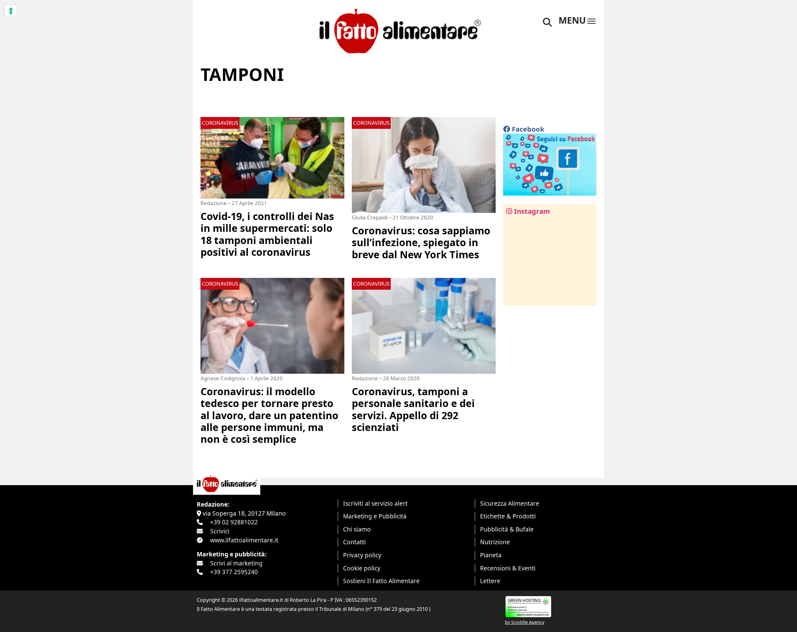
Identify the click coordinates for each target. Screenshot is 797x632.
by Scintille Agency (524, 622)
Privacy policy (362, 555)
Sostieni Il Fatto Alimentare (381, 581)
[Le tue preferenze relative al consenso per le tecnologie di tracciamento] (11, 11)
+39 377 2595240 (234, 572)
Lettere (490, 581)
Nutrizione (495, 542)
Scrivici (219, 531)
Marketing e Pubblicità (375, 516)
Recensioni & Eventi (507, 568)
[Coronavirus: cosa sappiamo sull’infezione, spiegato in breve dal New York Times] (424, 164)
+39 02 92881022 (234, 522)
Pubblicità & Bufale (507, 529)
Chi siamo (357, 529)
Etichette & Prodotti (508, 516)
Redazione (213, 203)
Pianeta (491, 555)
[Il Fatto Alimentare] (398, 30)
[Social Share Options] (512, 297)
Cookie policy (361, 568)
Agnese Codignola (222, 378)
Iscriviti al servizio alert (375, 503)
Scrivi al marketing (236, 563)
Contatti (354, 542)
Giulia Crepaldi (370, 217)
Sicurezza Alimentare (509, 503)
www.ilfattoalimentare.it (244, 540)
